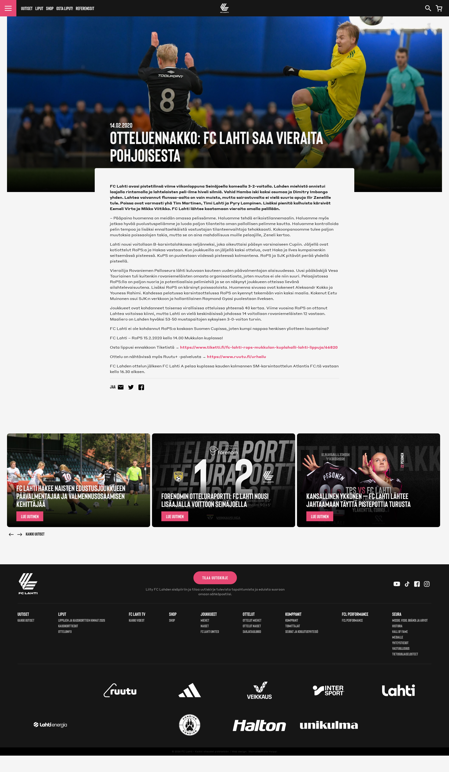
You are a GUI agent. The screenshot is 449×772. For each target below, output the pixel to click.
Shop (50, 8)
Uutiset (27, 8)
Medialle (397, 637)
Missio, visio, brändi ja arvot (410, 620)
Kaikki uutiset (35, 533)
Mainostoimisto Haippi (263, 751)
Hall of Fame (400, 631)
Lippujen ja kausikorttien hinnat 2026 (81, 620)
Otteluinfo (65, 631)
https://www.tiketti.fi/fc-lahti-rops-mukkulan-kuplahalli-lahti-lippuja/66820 (259, 347)
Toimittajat (292, 626)
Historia (397, 626)
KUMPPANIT (291, 620)
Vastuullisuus (400, 648)
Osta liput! (64, 8)
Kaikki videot (137, 620)
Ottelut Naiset (252, 626)
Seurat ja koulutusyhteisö (301, 631)
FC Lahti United (210, 631)
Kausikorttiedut (68, 626)
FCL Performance (352, 620)
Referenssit (85, 8)
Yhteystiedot (400, 642)
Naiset (205, 626)
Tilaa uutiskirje (215, 577)
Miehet (205, 620)
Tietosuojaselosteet (405, 654)
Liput (39, 8)
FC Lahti (186, 751)
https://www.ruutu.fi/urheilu (236, 356)
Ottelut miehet (252, 620)
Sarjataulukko (252, 631)
